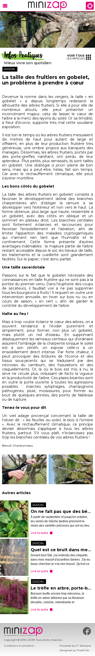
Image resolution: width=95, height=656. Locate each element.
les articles (76, 57)
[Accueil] (47, 5)
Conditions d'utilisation (19, 645)
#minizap (87, 631)
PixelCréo (83, 650)
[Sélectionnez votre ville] (90, 6)
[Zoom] (48, 29)
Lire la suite (39, 533)
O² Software (83, 645)
